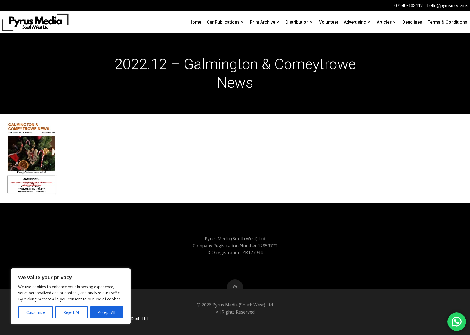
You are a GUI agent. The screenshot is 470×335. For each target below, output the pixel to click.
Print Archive (262, 22)
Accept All (106, 312)
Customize (35, 312)
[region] (71, 296)
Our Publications (223, 22)
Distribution (297, 22)
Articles (384, 22)
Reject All (71, 312)
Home (195, 22)
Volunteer (328, 22)
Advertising (355, 22)
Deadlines (412, 22)
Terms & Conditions (447, 22)
